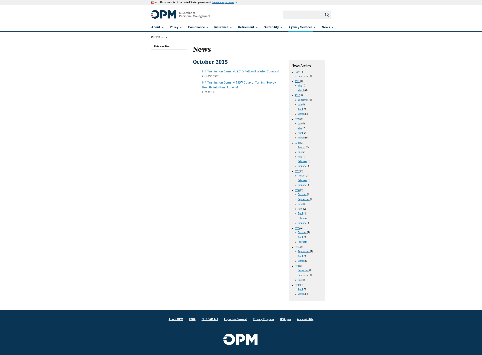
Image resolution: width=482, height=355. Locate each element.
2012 (297, 285)
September (304, 76)
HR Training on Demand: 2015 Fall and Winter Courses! (240, 71)
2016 (297, 190)
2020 (297, 95)
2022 (297, 72)
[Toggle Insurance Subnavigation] (231, 27)
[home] (180, 16)
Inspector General (235, 319)
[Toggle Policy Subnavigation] (181, 27)
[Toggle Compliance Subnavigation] (207, 27)
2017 (297, 171)
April (300, 109)
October (302, 194)
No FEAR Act (210, 319)
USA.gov (285, 319)
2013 (297, 266)
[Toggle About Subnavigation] (163, 27)
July (300, 104)
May (300, 85)
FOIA (192, 319)
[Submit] (326, 15)
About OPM (176, 319)
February (302, 161)
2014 (297, 247)
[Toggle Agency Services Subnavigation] (315, 27)
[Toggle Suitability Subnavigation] (281, 27)
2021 (297, 81)
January (302, 166)
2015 (297, 228)
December (303, 270)
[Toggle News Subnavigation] (332, 27)
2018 (297, 143)
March (301, 90)
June (300, 209)
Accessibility (305, 319)
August (301, 147)
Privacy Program (263, 319)
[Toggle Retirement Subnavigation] (256, 27)
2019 (297, 119)
